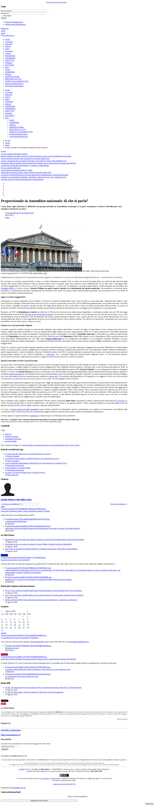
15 (24, 622)
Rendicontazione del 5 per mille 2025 (15, 560)
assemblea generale (13, 439)
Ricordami (7, 15)
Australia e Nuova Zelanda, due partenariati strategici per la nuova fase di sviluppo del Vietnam (38, 163)
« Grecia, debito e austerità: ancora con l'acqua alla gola (43, 445)
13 (15, 622)
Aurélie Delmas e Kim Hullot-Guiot (20, 213)
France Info (53, 376)
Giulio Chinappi (13, 456)
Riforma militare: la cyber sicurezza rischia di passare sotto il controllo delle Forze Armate (36, 156)
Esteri (7, 99)
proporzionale (10, 441)
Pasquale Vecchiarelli (15, 465)
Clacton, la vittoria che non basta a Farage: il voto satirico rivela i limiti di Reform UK (33, 161)
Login (3, 31)
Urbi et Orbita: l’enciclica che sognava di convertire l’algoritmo (25, 158)
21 (19, 625)
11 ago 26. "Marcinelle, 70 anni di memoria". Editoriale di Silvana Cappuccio (34, 692)
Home (7, 90)
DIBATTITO (9, 111)
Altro (7, 118)
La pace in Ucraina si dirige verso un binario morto (25, 472)
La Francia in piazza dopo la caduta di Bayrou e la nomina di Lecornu (32, 458)
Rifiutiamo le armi (12, 648)
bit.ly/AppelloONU (37, 642)
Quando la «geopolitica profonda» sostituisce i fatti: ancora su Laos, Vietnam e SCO (33, 177)
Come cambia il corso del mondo (17, 468)
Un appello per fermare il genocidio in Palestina (19, 638)
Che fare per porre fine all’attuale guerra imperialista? (22, 179)
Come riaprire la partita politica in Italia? (16, 170)
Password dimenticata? (14, 22)
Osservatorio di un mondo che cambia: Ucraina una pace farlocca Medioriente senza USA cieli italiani (44, 539)
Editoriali (8, 95)
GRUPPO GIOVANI (16, 127)
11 (6, 622)
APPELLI (12, 125)
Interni (7, 97)
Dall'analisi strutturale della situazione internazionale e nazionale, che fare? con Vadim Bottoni (42, 528)
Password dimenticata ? (18, 134)
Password (5, 13)
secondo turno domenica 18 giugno (39, 314)
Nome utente (6, 11)
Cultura (8, 104)
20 (15, 625)
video (3, 506)
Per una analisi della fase (10, 168)
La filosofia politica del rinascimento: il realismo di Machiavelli (25, 165)
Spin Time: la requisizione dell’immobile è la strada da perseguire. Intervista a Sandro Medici (41, 549)
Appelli (3, 633)
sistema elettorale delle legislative (24, 409)
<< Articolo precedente (10, 504)
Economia (9, 101)
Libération (34, 416)
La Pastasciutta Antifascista (16, 521)
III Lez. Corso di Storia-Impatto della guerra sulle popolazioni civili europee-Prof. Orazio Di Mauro (43, 590)
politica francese (11, 436)
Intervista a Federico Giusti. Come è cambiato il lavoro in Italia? (25, 511)
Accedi (4, 18)
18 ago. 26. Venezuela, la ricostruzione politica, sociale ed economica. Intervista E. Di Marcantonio (43, 687)
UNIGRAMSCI (10, 108)
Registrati (5, 28)
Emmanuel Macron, (16, 374)
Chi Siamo (9, 92)
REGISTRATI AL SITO (17, 129)
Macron (8, 434)
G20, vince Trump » (72, 445)
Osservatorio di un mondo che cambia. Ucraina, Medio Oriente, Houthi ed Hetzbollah (38, 544)
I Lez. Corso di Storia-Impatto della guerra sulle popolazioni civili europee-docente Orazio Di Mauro (44, 595)
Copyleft (21, 769)
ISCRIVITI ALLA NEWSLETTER (21, 132)
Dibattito (4, 654)
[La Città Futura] (7, 35)
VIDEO (11, 120)
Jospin (14, 392)
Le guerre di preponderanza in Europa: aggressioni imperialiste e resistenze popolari (34, 175)
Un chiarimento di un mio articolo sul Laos (21, 676)
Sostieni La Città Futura (59, 2)
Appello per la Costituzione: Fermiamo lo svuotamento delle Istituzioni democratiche (38, 579)
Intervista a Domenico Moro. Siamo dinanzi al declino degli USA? (26, 172)
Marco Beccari (12, 475)
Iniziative (8, 113)
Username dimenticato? (18, 136)
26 (11, 628)
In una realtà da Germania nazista (14, 154)
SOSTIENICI (9, 115)
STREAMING (14, 122)
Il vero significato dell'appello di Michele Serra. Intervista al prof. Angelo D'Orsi (36, 463)
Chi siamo (49, 2)
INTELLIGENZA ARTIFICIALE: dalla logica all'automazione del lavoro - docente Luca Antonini (41, 600)
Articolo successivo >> (118, 504)
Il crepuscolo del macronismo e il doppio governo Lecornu (28, 454)
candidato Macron (8, 288)
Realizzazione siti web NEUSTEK (64, 784)
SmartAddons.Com (18, 788)
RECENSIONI (10, 106)
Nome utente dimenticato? (15, 24)
